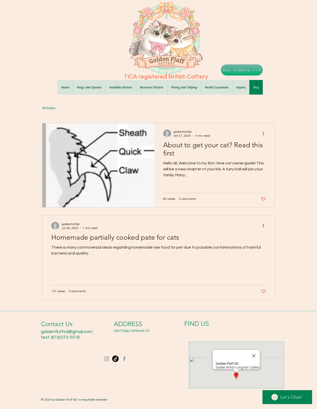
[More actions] (265, 133)
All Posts (48, 108)
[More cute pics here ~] (124, 359)
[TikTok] (115, 359)
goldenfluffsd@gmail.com (67, 331)
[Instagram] (106, 359)
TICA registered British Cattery (166, 77)
